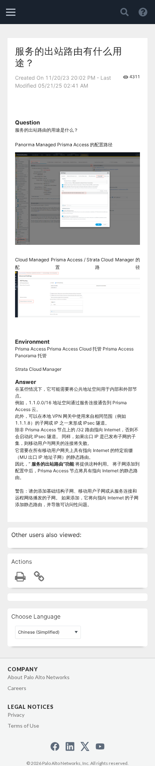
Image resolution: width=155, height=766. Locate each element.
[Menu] (11, 12)
